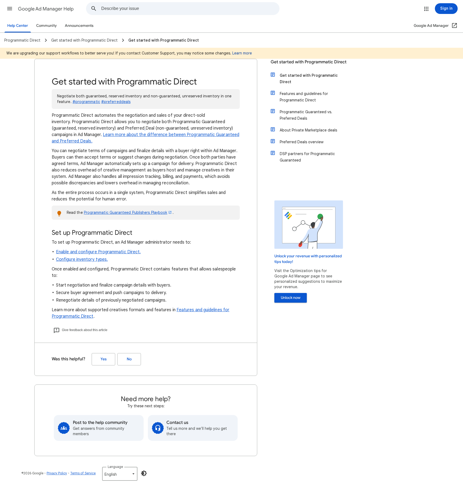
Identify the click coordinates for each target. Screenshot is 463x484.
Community (46, 25)
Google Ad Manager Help (46, 9)
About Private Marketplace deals (308, 130)
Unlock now (290, 297)
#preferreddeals (115, 101)
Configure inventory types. (82, 259)
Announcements (79, 25)
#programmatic (86, 101)
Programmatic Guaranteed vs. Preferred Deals (306, 115)
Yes (103, 359)
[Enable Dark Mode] (143, 473)
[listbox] (119, 474)
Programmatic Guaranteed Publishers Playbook (125, 212)
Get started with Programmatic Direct (308, 62)
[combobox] (190, 8)
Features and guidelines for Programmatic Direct (304, 96)
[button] (9, 8)
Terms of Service (83, 473)
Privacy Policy (57, 473)
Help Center (17, 25)
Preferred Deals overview (301, 142)
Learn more (242, 53)
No (129, 359)
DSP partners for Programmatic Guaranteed (307, 157)
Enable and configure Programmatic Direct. (98, 252)
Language (115, 467)
